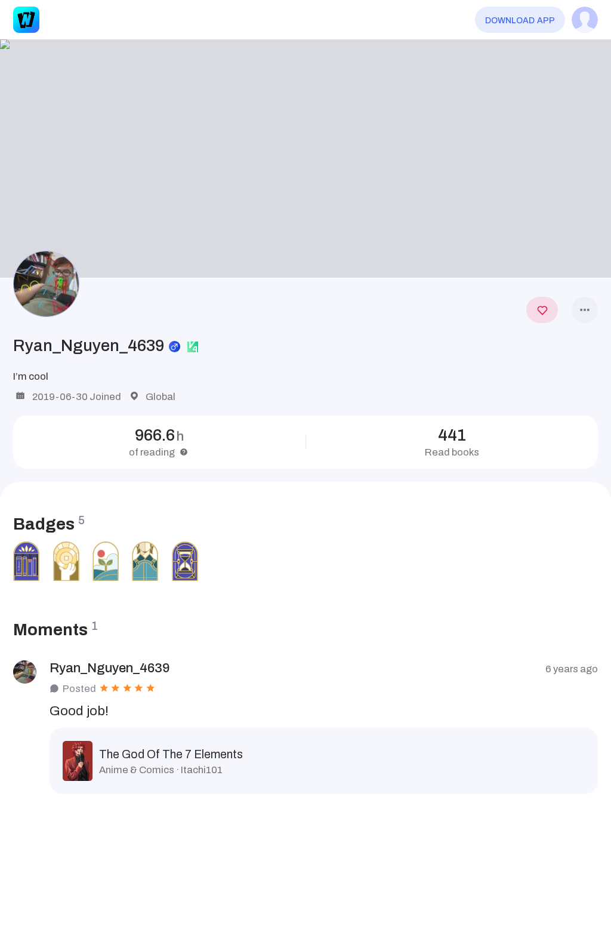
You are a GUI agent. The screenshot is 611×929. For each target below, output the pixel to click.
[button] (305, 158)
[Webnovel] (26, 20)
